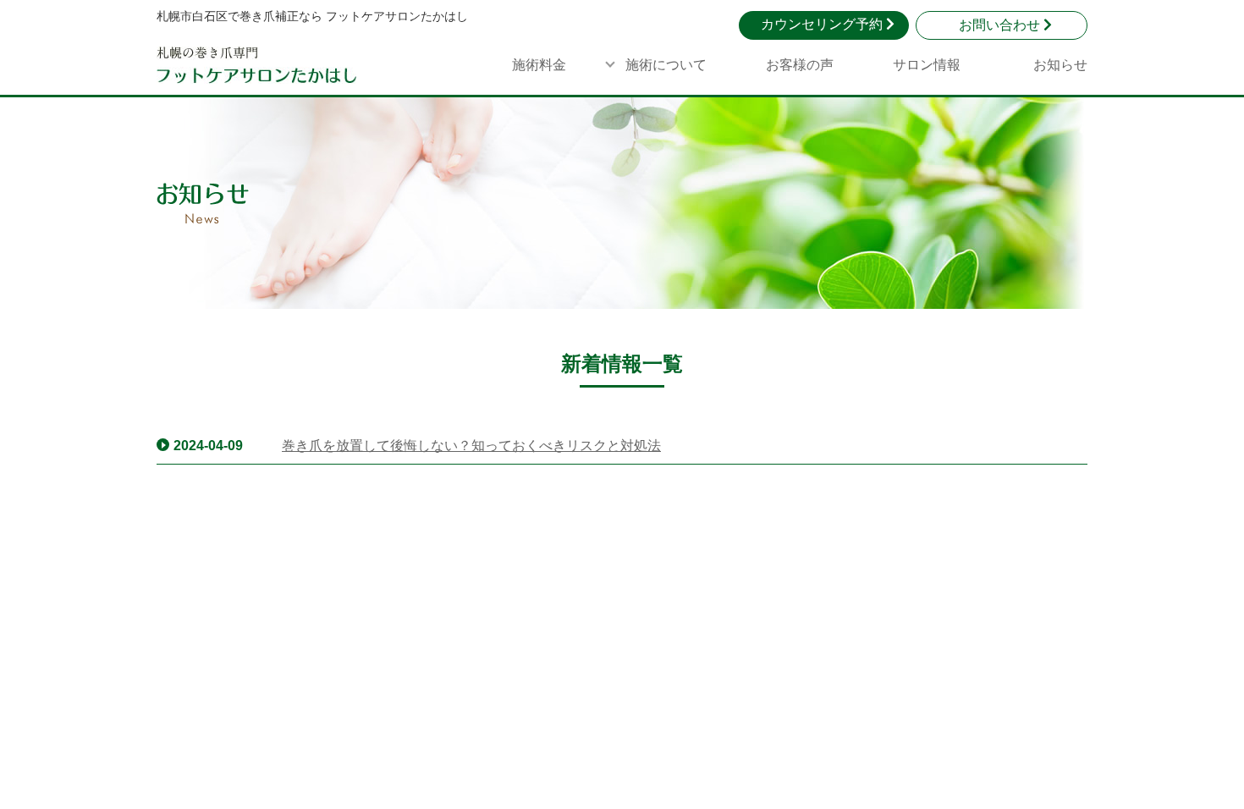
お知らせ (1060, 65)
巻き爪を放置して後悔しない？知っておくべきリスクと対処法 (471, 445)
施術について (666, 65)
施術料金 (539, 65)
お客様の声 (800, 65)
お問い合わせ (1001, 25)
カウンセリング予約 (823, 24)
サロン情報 (927, 65)
